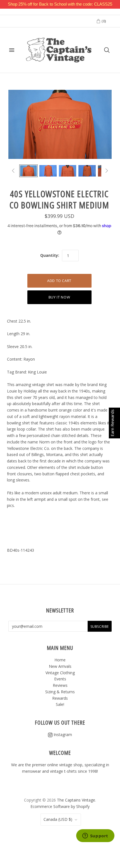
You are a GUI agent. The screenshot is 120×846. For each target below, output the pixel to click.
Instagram (62, 734)
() (103, 21)
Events (60, 679)
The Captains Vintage (76, 800)
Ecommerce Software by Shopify (60, 806)
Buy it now (59, 297)
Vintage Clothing (60, 672)
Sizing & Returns (60, 691)
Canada (58, 819)
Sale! (60, 704)
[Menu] (11, 50)
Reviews (60, 685)
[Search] (107, 50)
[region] (60, 4)
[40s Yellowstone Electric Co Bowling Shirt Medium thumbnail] (28, 170)
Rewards (60, 698)
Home (60, 659)
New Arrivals (60, 666)
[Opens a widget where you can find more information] (95, 836)
